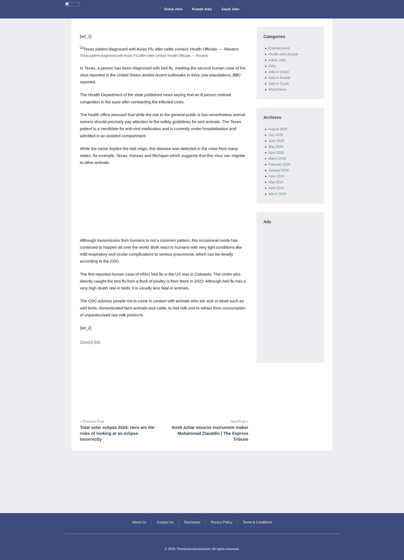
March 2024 (277, 194)
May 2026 (275, 147)
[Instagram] (315, 6)
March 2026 (277, 158)
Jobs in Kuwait (279, 78)
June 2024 (276, 176)
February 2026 (279, 164)
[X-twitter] (325, 6)
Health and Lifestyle (283, 54)
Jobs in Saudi (278, 83)
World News (277, 89)
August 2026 (277, 129)
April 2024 (276, 188)
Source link (90, 342)
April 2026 (276, 152)
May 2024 (275, 182)
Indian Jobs (277, 60)
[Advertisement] (164, 201)
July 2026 (275, 135)
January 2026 (278, 170)
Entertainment (278, 48)
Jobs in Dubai (278, 72)
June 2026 (276, 141)
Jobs (272, 66)
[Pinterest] (334, 6)
